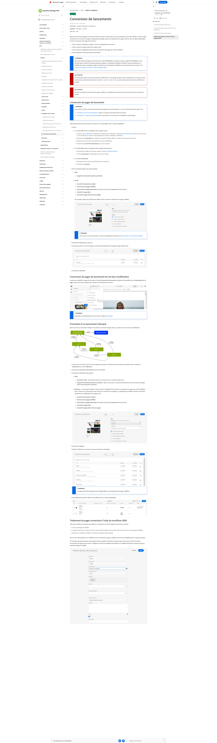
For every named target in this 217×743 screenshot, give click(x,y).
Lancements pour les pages (48, 113)
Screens (41, 181)
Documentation (74, 10)
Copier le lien (164, 18)
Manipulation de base (47, 66)
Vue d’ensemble (43, 24)
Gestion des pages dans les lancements (52, 123)
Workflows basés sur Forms (46, 170)
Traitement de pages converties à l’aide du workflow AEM (90, 67)
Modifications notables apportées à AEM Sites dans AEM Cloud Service (51, 50)
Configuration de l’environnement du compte (52, 80)
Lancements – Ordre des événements (87, 115)
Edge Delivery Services (45, 187)
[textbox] (50, 15)
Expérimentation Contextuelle (48, 157)
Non (161, 14)
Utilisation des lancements (49, 117)
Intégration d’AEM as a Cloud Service (49, 148)
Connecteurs (43, 198)
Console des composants (47, 86)
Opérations (42, 201)
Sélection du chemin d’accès (48, 90)
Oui (157, 14)
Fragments (44, 106)
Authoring (78, 28)
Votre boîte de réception (47, 83)
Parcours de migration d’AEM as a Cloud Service (45, 42)
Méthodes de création (47, 73)
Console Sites (45, 96)
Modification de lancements (49, 127)
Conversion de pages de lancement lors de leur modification (165, 29)
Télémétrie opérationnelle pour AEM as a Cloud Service (48, 152)
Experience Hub (43, 35)
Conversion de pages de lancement (162, 24)
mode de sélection (126, 133)
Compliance (42, 204)
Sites (40, 46)
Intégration (42, 38)
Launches (84, 28)
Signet (157, 18)
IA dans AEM (42, 177)
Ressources (42, 160)
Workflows (44, 138)
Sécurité (41, 31)
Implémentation (43, 194)
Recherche (44, 76)
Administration (44, 145)
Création (42, 57)
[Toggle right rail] (153, 7)
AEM (82, 10)
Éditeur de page (45, 100)
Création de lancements (48, 120)
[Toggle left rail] (63, 7)
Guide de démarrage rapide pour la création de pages (52, 62)
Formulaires (43, 164)
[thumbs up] (119, 740)
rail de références (87, 133)
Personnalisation (46, 141)
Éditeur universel (46, 103)
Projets (43, 110)
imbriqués (110, 316)
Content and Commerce (45, 184)
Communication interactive (46, 167)
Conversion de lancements (49, 134)
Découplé (42, 191)
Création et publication (47, 69)
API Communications (44, 174)
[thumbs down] (123, 740)
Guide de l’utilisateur (91, 10)
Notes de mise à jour (44, 28)
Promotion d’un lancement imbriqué (87, 113)
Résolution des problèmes (48, 93)
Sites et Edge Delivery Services (48, 54)
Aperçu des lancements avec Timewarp (52, 130)
